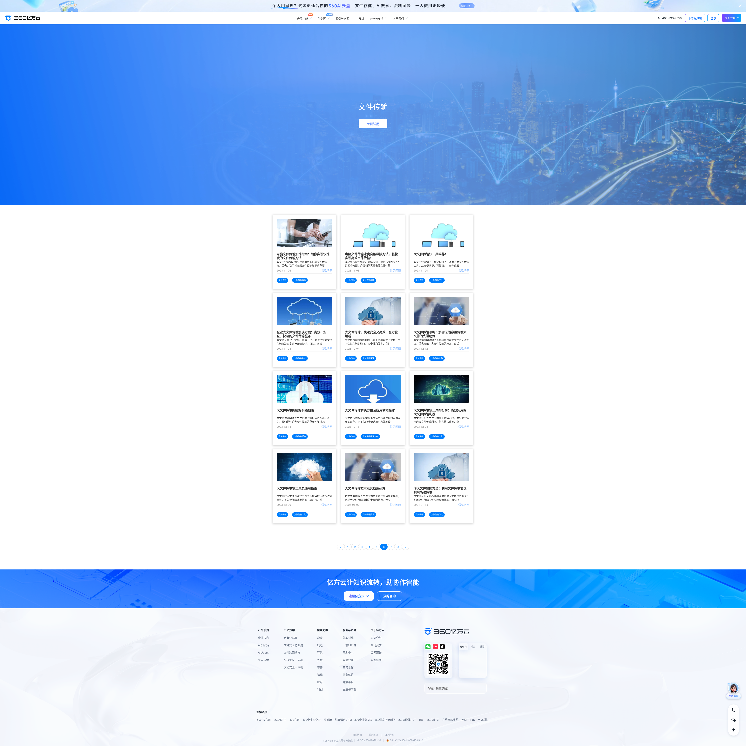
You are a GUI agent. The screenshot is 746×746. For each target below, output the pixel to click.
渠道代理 (348, 660)
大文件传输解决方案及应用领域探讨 (370, 410)
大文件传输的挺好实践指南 (295, 410)
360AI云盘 (280, 720)
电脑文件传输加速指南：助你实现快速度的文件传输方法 (303, 256)
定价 (361, 18)
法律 (320, 674)
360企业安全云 (311, 720)
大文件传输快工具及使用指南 (297, 488)
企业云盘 (263, 638)
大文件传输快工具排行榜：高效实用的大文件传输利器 (440, 412)
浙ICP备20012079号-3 (369, 740)
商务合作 (348, 667)
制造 (320, 645)
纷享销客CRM (343, 720)
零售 (320, 667)
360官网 (294, 720)
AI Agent (263, 652)
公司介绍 (376, 638)
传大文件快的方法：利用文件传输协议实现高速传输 (440, 490)
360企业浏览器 (363, 720)
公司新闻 (376, 660)
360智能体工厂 (407, 720)
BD (421, 720)
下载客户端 (349, 645)
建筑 (320, 652)
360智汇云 (433, 720)
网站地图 (357, 734)
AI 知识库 (263, 645)
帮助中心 (348, 652)
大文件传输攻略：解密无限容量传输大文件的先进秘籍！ (440, 334)
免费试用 (373, 124)
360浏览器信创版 (385, 720)
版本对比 (348, 638)
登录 (713, 18)
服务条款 (373, 734)
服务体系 (348, 674)
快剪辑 (328, 720)
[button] (732, 18)
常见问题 (326, 270)
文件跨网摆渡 (292, 652)
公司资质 (376, 645)
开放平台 (348, 682)
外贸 (320, 660)
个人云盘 (263, 660)
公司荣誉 (376, 652)
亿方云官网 (264, 720)
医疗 (320, 682)
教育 (320, 638)
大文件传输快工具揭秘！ (431, 254)
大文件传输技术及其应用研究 (365, 488)
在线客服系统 (450, 720)
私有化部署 (290, 638)
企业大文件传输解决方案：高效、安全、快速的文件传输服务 (301, 334)
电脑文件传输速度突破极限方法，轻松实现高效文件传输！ (371, 256)
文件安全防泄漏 (293, 645)
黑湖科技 (483, 720)
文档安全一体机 (293, 660)
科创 (320, 689)
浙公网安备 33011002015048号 (406, 740)
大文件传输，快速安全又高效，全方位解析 (371, 334)
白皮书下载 (349, 689)
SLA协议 (389, 734)
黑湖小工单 (468, 720)
